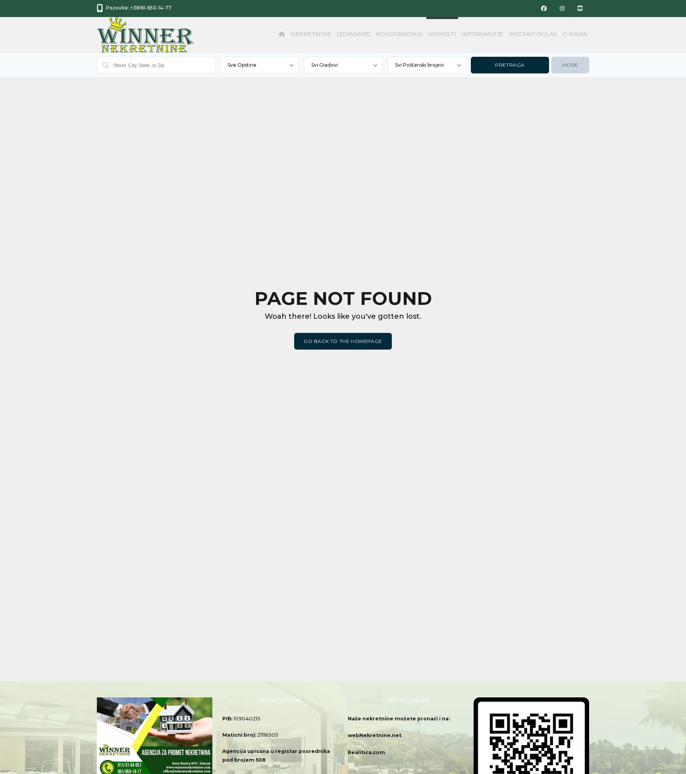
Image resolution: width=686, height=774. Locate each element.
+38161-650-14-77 (151, 8)
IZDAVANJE (353, 34)
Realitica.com (366, 752)
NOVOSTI (442, 34)
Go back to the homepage (343, 341)
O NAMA (575, 34)
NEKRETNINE (311, 34)
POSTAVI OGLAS (533, 34)
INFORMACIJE (482, 34)
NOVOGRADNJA (399, 34)
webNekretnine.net (374, 735)
